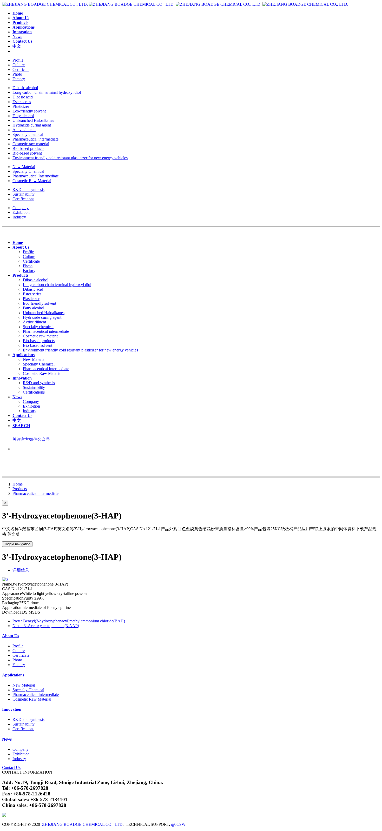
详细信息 (20, 570)
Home (17, 484)
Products (19, 489)
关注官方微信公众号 (31, 439)
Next (45, 625)
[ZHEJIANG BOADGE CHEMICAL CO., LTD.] (175, 4)
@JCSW (178, 824)
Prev (68, 621)
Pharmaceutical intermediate (35, 493)
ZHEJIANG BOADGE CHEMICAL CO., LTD (82, 824)
